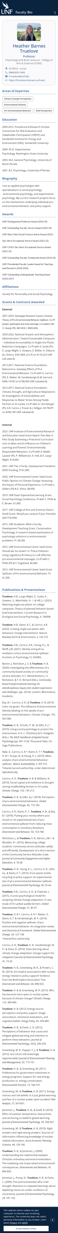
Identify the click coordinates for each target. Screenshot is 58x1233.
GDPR (25, 1222)
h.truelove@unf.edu (19, 76)
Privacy (13, 1222)
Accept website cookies (26, 1228)
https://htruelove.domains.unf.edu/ (27, 80)
